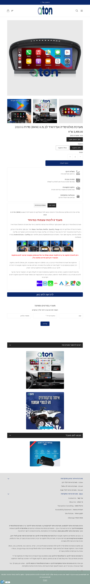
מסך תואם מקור (75, 139)
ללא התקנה (76, 148)
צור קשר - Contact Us (75, 498)
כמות (81, 152)
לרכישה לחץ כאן (45, 294)
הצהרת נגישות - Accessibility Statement (69, 510)
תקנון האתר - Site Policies (74, 513)
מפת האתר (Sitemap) (75, 518)
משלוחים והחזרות (40, 205)
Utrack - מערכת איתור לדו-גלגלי (72, 486)
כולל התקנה (62, 148)
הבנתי (45, 580)
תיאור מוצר (52, 205)
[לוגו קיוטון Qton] (45, 11)
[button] (45, 2)
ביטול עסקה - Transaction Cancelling (70, 506)
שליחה (45, 324)
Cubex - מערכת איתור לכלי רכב (72, 482)
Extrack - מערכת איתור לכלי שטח (71, 490)
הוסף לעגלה (64, 163)
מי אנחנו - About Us (76, 502)
